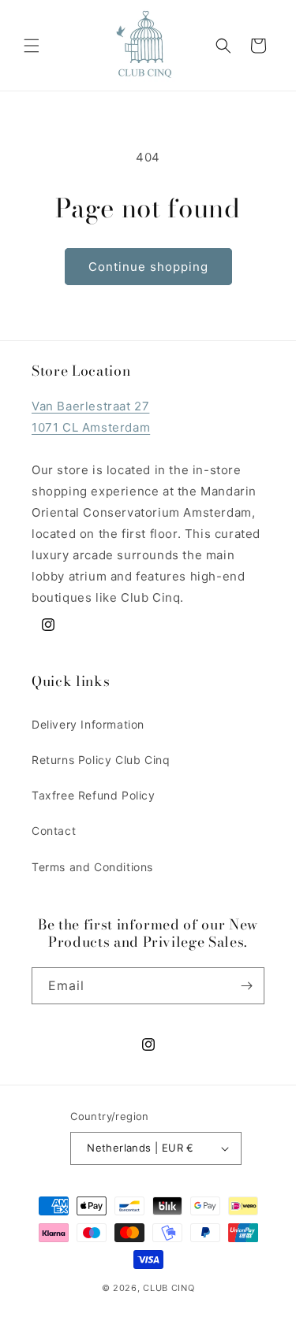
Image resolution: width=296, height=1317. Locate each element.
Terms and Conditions (92, 867)
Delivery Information (88, 724)
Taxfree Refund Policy (93, 795)
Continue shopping (148, 266)
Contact (54, 830)
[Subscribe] (246, 985)
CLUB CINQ (168, 1287)
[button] (31, 45)
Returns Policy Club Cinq (101, 759)
